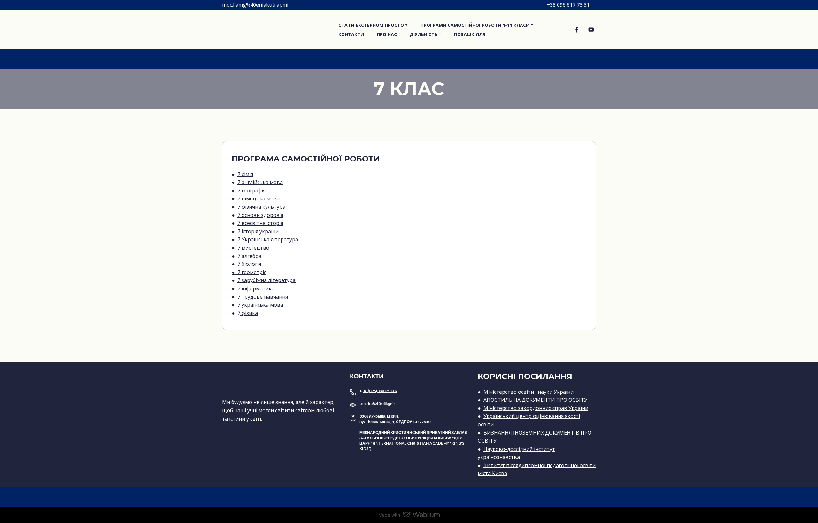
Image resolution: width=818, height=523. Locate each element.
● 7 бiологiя (246, 263)
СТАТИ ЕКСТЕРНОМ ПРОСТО (371, 25)
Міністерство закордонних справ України (535, 408)
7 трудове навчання (262, 296)
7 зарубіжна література (266, 280)
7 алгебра (249, 255)
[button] (577, 29)
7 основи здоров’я (260, 215)
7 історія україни (258, 231)
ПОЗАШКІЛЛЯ (469, 34)
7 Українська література (267, 239)
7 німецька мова (258, 198)
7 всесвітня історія (260, 223)
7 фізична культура (261, 206)
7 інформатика (255, 288)
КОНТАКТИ (351, 34)
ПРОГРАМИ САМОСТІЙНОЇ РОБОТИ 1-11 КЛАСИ (475, 25)
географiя (253, 190)
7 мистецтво (253, 247)
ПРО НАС (387, 34)
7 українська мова (260, 304)
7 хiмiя (245, 174)
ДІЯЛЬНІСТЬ (423, 34)
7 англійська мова (260, 182)
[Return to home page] (275, 29)
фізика (249, 313)
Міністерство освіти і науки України (528, 391)
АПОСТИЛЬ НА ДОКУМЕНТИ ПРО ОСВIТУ (535, 399)
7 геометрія (251, 272)
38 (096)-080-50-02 (380, 390)
